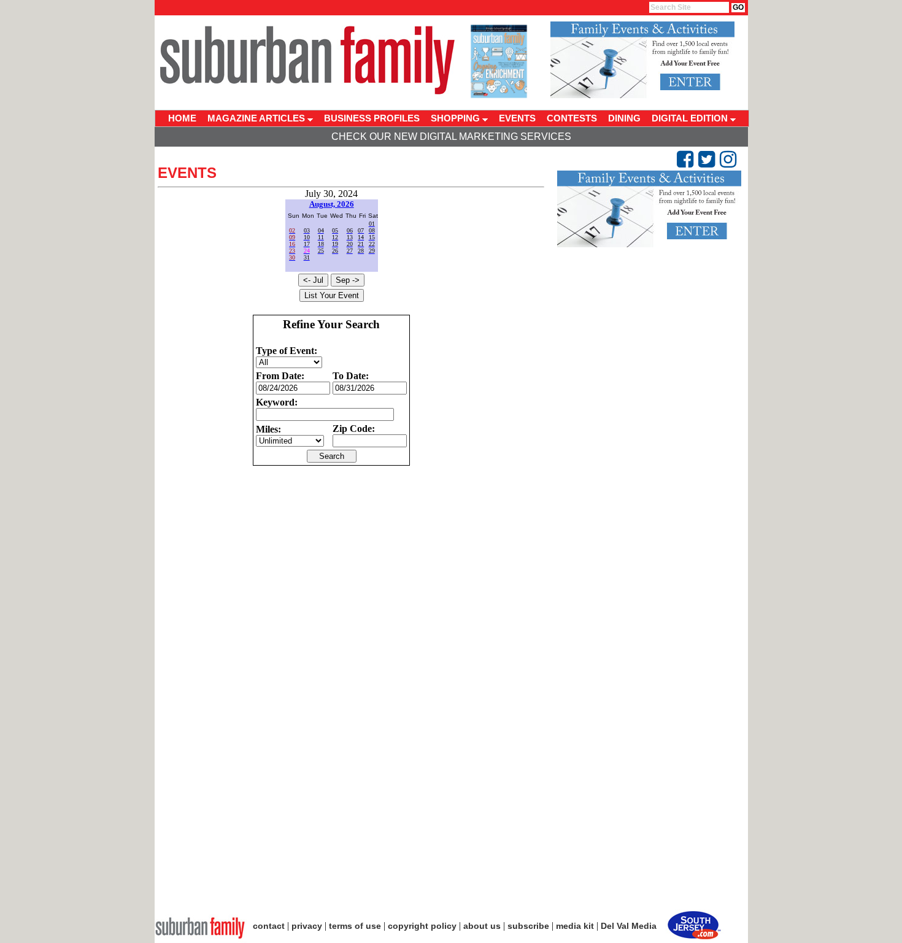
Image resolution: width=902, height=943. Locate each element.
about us (482, 926)
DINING (624, 118)
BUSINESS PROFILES (372, 118)
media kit (575, 926)
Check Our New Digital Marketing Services (451, 136)
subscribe (528, 926)
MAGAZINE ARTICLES (257, 118)
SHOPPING (456, 118)
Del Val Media (629, 926)
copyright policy (422, 926)
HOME (182, 118)
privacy (306, 926)
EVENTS (517, 118)
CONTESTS (572, 118)
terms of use (355, 926)
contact (269, 926)
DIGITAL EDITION (691, 118)
